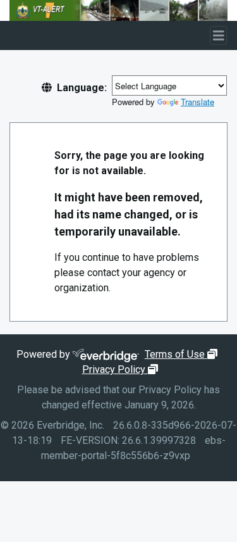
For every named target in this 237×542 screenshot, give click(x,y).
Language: (82, 88)
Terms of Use (183, 354)
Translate (197, 102)
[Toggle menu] (219, 36)
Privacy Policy (121, 369)
